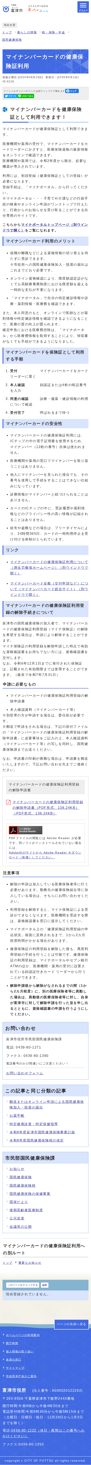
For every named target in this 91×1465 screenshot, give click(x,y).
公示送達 (17, 1218)
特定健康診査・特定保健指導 (34, 1124)
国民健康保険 (12, 39)
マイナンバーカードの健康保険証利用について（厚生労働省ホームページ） (49, 567)
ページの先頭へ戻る (71, 1324)
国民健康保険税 (23, 1185)
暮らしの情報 (27, 32)
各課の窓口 (13, 1359)
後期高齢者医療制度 (26, 1210)
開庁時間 (12, 1343)
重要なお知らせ (29, 1262)
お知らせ (17, 1169)
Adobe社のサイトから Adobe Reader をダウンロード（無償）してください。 (45, 855)
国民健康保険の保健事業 (30, 1194)
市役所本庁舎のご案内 (21, 1376)
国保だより (19, 1202)
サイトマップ (15, 1367)
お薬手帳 (17, 1115)
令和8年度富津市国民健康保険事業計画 (42, 1132)
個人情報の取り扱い (20, 1351)
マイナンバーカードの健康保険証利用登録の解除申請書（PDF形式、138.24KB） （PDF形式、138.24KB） (47, 807)
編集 (44, 1285)
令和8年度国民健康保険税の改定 (37, 1140)
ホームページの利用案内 (23, 1335)
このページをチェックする (22, 1285)
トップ (7, 32)
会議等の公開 (21, 1226)
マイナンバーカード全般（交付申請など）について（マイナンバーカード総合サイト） (49, 589)
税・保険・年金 (53, 32)
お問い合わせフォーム (24, 1073)
